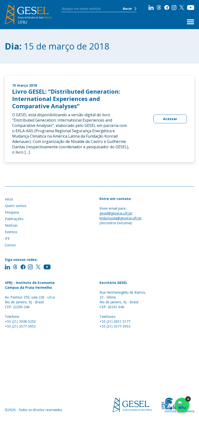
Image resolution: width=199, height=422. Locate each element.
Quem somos (15, 205)
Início (9, 199)
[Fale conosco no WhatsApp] (182, 405)
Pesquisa (12, 212)
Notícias (11, 225)
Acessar (170, 118)
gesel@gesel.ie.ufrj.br (116, 213)
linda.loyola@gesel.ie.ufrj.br (121, 218)
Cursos (10, 245)
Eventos (11, 232)
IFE (7, 238)
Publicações (14, 218)
